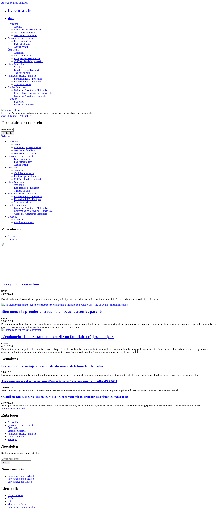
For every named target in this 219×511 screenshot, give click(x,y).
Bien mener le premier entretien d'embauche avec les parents (51, 311)
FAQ (10, 498)
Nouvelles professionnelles (27, 29)
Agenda (18, 26)
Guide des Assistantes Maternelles (31, 90)
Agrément (19, 52)
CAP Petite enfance (24, 55)
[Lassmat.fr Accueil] (10, 110)
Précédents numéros (24, 104)
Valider (6, 462)
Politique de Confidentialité (21, 507)
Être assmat (13, 49)
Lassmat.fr (19, 10)
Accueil (12, 236)
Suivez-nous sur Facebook (21, 476)
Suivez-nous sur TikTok (20, 481)
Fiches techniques (23, 44)
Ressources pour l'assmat (20, 38)
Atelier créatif (21, 47)
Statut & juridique (17, 64)
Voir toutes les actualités (13, 408)
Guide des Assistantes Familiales (30, 96)
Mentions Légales (17, 504)
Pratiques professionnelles (27, 58)
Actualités (13, 23)
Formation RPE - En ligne (27, 81)
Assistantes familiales (25, 32)
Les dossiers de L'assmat (26, 70)
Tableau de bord (22, 72)
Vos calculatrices (22, 84)
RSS (10, 501)
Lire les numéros (22, 41)
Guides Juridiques (17, 87)
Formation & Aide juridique (22, 75)
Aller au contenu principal (14, 2)
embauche (13, 239)
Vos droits (19, 67)
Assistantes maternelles (25, 35)
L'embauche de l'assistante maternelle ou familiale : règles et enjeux (57, 337)
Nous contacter (15, 495)
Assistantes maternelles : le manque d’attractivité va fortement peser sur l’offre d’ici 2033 (59, 381)
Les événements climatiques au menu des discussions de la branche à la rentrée (52, 366)
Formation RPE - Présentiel (28, 78)
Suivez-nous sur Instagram (21, 478)
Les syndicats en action (20, 284)
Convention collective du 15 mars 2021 (34, 93)
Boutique (12, 98)
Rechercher (7, 129)
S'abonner (19, 101)
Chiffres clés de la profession (28, 61)
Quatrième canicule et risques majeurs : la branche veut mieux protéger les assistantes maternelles (64, 396)
